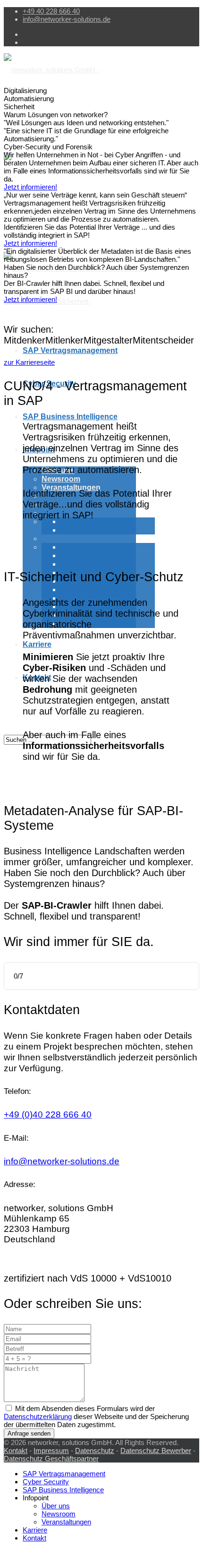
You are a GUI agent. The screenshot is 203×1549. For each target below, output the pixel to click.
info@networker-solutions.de (66, 19)
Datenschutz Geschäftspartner (51, 1458)
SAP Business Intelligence (70, 417)
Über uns (56, 1506)
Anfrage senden (29, 1433)
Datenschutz (94, 1450)
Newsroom (61, 479)
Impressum (51, 1450)
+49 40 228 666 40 (51, 11)
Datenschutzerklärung (38, 1416)
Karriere (37, 644)
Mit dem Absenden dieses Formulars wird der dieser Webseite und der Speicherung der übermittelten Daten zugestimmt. (96, 1416)
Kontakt (15, 1450)
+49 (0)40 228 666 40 (48, 1114)
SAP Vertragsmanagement (70, 350)
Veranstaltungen (71, 487)
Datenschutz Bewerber (155, 1450)
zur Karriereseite (29, 362)
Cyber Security (46, 1482)
